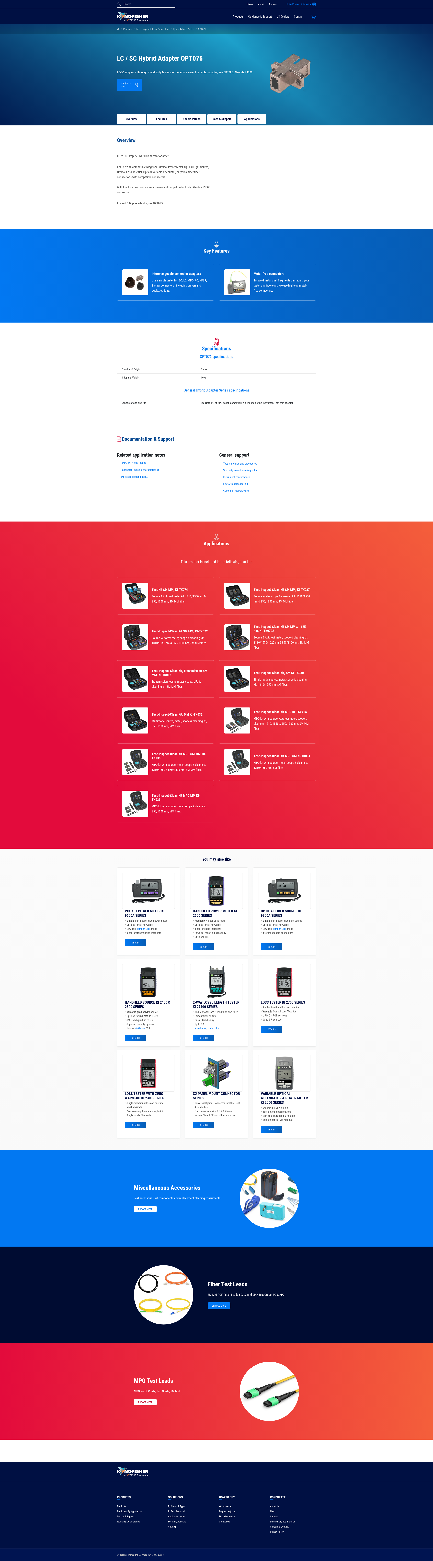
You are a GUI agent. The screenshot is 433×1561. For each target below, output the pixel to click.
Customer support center (236, 490)
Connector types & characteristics (140, 469)
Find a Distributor (227, 1516)
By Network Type (176, 1506)
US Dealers (283, 16)
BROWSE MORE (145, 1209)
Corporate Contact (279, 1526)
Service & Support (125, 1516)
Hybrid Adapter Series (183, 29)
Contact (298, 16)
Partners (273, 4)
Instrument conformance (236, 477)
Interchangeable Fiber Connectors (152, 29)
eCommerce (225, 1506)
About (261, 4)
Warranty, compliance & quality (240, 470)
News (250, 4)
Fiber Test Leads (227, 1284)
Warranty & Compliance (128, 1521)
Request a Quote (227, 1511)
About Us (274, 1506)
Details (136, 942)
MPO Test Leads (153, 1380)
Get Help (172, 1526)
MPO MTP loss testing (134, 462)
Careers (274, 1516)
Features (161, 119)
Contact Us (224, 1521)
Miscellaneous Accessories (167, 1187)
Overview (131, 119)
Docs (221, 119)
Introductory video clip (207, 1028)
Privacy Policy (277, 1531)
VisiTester (140, 1028)
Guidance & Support (260, 16)
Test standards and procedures (240, 463)
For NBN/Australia (177, 1521)
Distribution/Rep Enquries (282, 1521)
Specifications (191, 119)
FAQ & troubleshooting (235, 484)
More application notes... (134, 476)
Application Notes (177, 1516)
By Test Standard (176, 1511)
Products (238, 16)
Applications (252, 119)
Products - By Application (129, 1511)
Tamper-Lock (144, 928)
